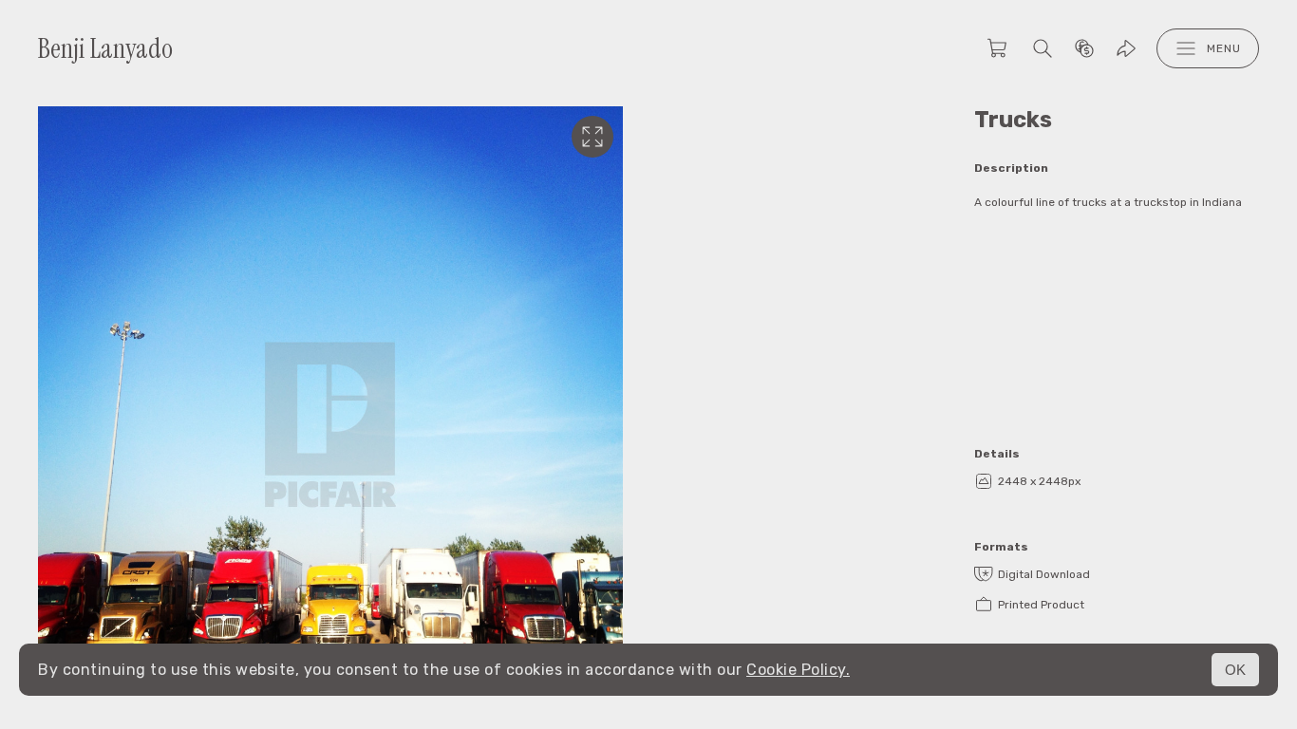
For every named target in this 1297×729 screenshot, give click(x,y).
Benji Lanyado (105, 48)
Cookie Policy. (798, 670)
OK (1235, 670)
